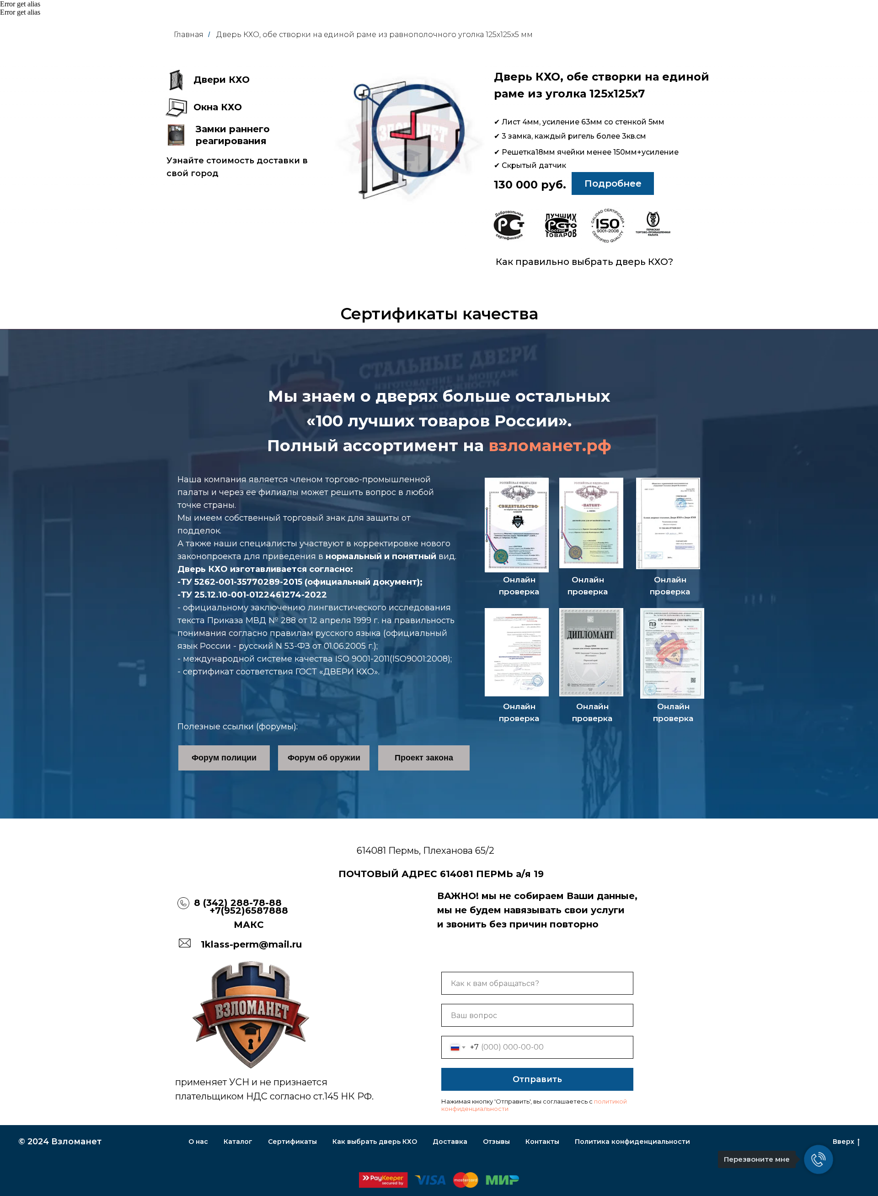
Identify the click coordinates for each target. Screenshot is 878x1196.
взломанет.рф (549, 445)
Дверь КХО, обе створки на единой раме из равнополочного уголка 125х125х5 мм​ (374, 34)
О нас (198, 1141)
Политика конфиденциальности (632, 1141)
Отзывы (496, 1141)
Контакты (542, 1141)
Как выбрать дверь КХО (374, 1141)
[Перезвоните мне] (818, 1159)
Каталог (238, 1141)
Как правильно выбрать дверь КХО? (584, 261)
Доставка (450, 1141)
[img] (509, 225)
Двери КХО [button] (221, 79)
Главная (188, 34)
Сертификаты (292, 1141)
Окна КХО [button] (217, 107)
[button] (176, 80)
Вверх (843, 1141)
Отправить (537, 1079)
